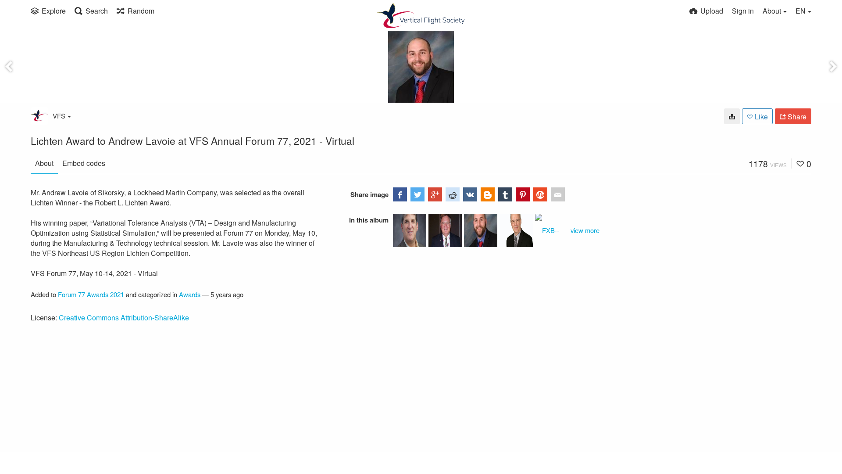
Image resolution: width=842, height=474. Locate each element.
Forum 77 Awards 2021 (91, 294)
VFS (59, 115)
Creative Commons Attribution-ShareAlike (124, 317)
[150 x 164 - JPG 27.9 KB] (732, 116)
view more (585, 230)
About (44, 163)
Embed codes (83, 163)
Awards (189, 294)
